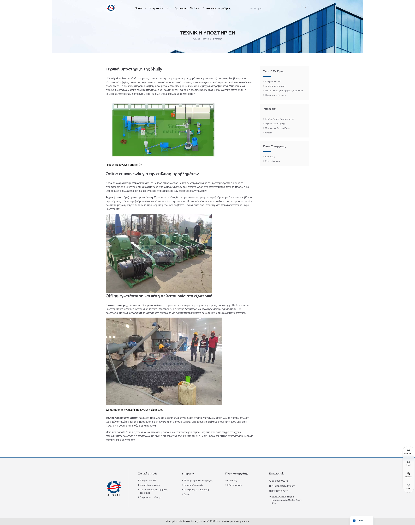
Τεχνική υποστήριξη (275, 123)
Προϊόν (139, 8)
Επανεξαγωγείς (272, 161)
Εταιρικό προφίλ (273, 81)
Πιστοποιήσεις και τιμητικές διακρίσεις (284, 90)
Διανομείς (270, 156)
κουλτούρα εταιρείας (275, 86)
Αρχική (196, 38)
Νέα (169, 8)
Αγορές (268, 132)
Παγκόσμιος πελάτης (275, 95)
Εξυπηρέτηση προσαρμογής (279, 119)
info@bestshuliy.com (283, 486)
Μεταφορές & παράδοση (277, 128)
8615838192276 (280, 480)
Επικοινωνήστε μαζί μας (217, 8)
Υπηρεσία (155, 8)
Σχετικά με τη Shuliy (185, 8)
